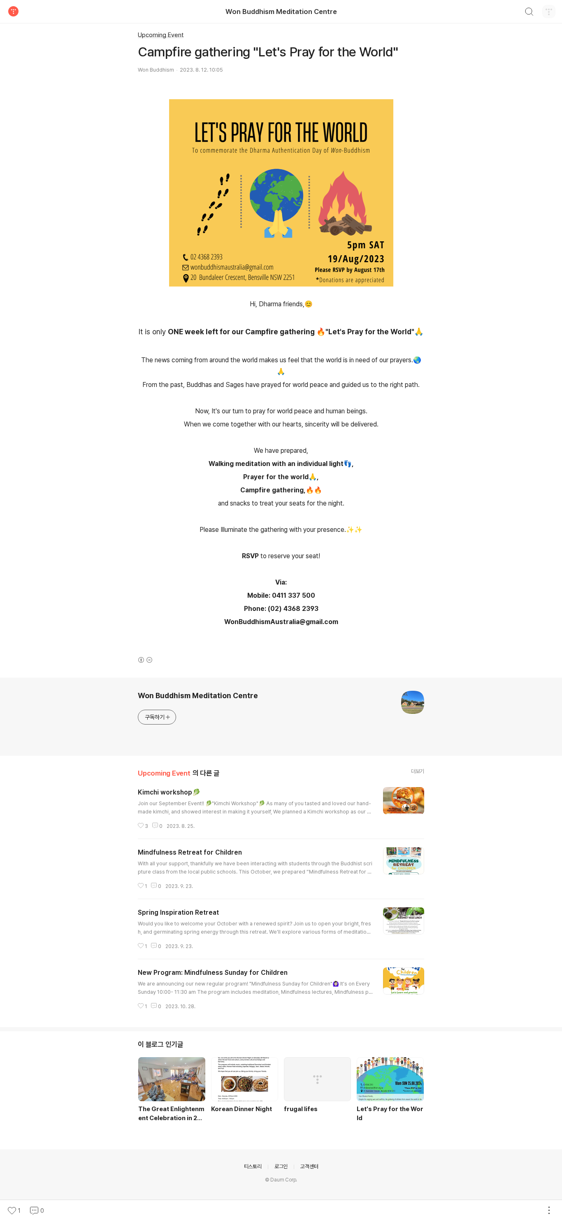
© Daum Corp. (281, 1180)
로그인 (281, 1166)
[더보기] (549, 1211)
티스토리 (253, 1166)
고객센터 (309, 1166)
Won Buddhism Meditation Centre (281, 11)
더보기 (417, 771)
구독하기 (155, 717)
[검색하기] (529, 13)
